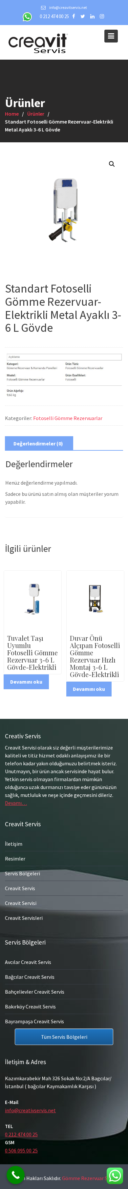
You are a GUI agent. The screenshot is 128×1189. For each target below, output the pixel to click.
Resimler (15, 858)
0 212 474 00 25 (54, 16)
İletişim (13, 843)
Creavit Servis (20, 888)
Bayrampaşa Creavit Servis (34, 1021)
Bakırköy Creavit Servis (30, 1006)
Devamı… (16, 803)
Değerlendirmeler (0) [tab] (38, 443)
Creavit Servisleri (24, 918)
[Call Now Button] (16, 1175)
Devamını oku (26, 681)
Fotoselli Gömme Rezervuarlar (67, 418)
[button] (112, 164)
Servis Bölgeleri (22, 873)
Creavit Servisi (20, 903)
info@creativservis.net (30, 1110)
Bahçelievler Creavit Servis (34, 991)
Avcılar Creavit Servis (28, 961)
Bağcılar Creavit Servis (29, 976)
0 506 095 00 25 (21, 1150)
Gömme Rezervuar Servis (90, 1178)
